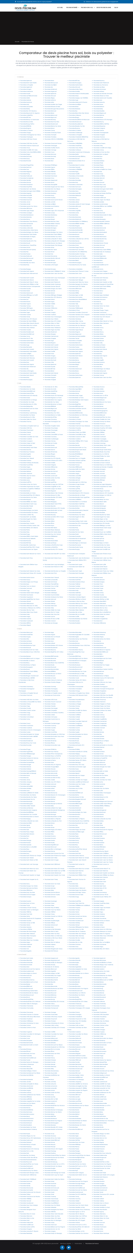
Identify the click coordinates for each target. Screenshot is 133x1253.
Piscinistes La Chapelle (26, 85)
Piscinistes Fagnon (50, 167)
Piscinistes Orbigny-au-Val (27, 1136)
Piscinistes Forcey (98, 1058)
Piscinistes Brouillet (25, 673)
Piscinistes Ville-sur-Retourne (77, 325)
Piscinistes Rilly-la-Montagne (53, 849)
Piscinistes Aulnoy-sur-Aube (101, 971)
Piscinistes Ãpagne (50, 454)
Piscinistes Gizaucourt (99, 764)
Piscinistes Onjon (73, 519)
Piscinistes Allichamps (99, 960)
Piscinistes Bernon (98, 404)
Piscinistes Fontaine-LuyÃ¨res (77, 460)
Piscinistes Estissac (50, 456)
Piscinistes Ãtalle (98, 163)
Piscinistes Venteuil (98, 923)
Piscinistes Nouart (25, 243)
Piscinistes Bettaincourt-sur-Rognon (55, 1227)
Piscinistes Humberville (26, 1079)
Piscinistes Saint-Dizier (99, 1172)
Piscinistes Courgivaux (75, 723)
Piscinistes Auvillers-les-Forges (53, 104)
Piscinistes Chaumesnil (26, 430)
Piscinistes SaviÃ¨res (75, 579)
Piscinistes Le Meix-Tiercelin (27, 806)
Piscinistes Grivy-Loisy (99, 184)
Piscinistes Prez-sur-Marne (27, 1155)
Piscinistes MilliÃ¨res (50, 1116)
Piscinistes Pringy (98, 840)
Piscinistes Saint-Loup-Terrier (77, 278)
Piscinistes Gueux (74, 769)
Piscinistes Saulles (25, 1183)
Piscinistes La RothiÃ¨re (51, 547)
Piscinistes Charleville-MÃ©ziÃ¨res (78, 137)
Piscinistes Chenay (25, 704)
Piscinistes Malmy (74, 795)
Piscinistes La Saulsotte (51, 579)
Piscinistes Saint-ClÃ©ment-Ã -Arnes (55, 271)
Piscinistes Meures (98, 1114)
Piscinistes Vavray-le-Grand (101, 920)
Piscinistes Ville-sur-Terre (27, 610)
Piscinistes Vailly (98, 590)
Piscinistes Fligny (73, 171)
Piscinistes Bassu (98, 645)
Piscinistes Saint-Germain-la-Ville (103, 855)
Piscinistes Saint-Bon (75, 853)
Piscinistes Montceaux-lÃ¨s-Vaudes (55, 508)
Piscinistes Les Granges (51, 623)
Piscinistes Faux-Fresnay (51, 751)
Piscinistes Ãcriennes (50, 741)
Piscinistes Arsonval (74, 391)
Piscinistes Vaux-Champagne (53, 317)
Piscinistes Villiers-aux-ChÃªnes (78, 1216)
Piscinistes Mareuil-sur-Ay (27, 799)
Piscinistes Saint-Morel (99, 280)
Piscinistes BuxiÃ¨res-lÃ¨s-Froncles (54, 1001)
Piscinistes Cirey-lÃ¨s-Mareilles (77, 1021)
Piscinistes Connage (50, 150)
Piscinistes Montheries (75, 1118)
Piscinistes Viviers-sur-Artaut (101, 614)
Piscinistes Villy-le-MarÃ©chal (102, 612)
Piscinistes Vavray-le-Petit (27, 923)
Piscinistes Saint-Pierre (75, 873)
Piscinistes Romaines (75, 545)
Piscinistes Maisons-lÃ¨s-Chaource (79, 493)
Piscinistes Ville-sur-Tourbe (76, 938)
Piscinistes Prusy (49, 538)
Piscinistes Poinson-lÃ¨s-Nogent (54, 1149)
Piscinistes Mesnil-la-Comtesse (78, 501)
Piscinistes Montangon (99, 506)
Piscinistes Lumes (74, 213)
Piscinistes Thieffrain (74, 584)
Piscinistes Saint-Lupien (75, 564)
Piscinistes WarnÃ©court (27, 334)
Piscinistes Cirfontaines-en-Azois (29, 1023)
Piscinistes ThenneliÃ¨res (51, 584)
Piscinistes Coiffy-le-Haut (76, 1025)
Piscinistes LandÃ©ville (26, 1088)
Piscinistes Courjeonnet (99, 723)
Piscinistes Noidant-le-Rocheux (53, 1129)
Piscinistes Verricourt (50, 599)
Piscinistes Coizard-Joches (27, 710)
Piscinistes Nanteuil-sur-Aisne (53, 236)
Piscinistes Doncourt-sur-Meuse (53, 1045)
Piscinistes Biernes (98, 982)
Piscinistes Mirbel (73, 1116)
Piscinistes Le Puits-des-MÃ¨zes (28, 1157)
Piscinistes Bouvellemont (76, 124)
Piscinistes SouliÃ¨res (75, 901)
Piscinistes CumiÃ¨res (51, 732)
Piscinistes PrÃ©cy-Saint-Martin (29, 536)
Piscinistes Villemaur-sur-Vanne (78, 603)
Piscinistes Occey (49, 1133)
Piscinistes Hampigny (99, 469)
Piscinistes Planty (25, 530)
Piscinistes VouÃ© (74, 616)
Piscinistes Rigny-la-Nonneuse (77, 543)
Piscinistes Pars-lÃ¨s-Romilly (101, 523)
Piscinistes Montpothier (99, 510)
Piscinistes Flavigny (25, 756)
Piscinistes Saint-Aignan (27, 271)
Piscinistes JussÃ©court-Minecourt (79, 782)
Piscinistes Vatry (49, 918)
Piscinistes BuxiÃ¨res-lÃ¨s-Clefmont (30, 1001)
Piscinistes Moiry (98, 226)
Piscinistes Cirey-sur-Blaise (101, 1021)
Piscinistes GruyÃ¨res (26, 187)
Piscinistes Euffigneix (74, 1053)
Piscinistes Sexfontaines (75, 1185)
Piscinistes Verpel (98, 319)
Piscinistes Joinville (25, 1081)
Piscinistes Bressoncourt (27, 995)
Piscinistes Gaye (49, 762)
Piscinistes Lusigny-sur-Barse (53, 488)
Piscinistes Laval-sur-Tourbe (77, 784)
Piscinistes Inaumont (26, 200)
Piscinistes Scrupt (49, 886)
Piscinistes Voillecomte (26, 1222)
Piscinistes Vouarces (75, 944)
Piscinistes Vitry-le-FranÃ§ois (101, 942)
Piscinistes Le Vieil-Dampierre (53, 929)
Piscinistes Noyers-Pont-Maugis (53, 245)
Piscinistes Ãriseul (74, 1051)
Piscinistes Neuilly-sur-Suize (28, 1127)
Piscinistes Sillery (49, 890)
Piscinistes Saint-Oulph (75, 571)
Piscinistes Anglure (50, 634)
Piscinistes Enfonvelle (99, 1049)
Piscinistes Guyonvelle (51, 1073)
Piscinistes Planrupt (50, 1146)
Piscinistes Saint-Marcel (27, 280)
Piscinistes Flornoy (50, 1058)
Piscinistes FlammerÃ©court (28, 1058)
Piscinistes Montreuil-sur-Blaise (78, 1120)
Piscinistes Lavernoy (25, 1092)
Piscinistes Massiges (75, 801)
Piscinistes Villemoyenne (76, 605)
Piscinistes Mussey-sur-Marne (77, 1125)
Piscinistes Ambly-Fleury (76, 89)
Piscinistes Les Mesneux (26, 808)
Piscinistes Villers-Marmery (76, 936)
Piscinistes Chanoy (74, 1012)
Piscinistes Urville (73, 590)
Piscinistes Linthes (50, 788)
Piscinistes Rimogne (50, 262)
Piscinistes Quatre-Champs (77, 254)
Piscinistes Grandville (26, 469)
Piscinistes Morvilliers (99, 512)
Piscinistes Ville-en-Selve (51, 931)
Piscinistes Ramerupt (75, 540)
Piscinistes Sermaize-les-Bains (29, 888)
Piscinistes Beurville (50, 982)
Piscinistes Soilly (98, 890)
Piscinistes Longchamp (99, 1099)
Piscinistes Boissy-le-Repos (28, 665)
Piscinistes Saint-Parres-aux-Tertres (103, 571)
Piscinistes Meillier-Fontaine (52, 223)
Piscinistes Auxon (98, 393)
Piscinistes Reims (98, 845)
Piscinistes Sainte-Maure (100, 566)
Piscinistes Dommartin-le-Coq (77, 447)
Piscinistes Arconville (50, 389)
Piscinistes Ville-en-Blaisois (76, 1214)
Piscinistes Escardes (25, 745)
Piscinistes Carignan (99, 128)
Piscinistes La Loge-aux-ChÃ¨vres (54, 484)
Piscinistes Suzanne (74, 301)
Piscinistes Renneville (26, 260)
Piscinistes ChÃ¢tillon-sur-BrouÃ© (103, 695)
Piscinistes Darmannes (26, 1042)
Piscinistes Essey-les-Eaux (27, 1053)
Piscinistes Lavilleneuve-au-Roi (102, 1092)
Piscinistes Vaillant (98, 1198)
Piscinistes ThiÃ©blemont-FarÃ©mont (79, 905)
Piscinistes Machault (99, 213)
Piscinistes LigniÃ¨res (50, 482)
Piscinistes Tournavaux (99, 312)
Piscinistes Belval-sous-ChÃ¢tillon (30, 652)
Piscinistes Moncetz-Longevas (28, 810)
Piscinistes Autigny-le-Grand (28, 973)
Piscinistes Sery (97, 366)
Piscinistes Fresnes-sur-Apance (102, 1060)
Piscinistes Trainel (98, 586)
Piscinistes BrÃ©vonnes (100, 413)
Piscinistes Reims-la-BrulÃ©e (28, 847)
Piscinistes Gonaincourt (75, 1068)
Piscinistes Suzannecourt (76, 1192)
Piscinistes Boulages (50, 410)
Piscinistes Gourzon (98, 1068)
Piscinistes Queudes (25, 845)
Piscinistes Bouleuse (74, 665)
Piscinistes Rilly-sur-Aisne (27, 262)
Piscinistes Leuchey (50, 1097)
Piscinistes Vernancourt (51, 925)
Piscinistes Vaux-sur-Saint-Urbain (78, 1205)
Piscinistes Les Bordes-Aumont (77, 408)
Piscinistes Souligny (98, 582)
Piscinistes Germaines (75, 1064)
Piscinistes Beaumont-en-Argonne (29, 113)
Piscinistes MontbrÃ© (75, 810)
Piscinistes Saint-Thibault (52, 577)
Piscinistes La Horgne (26, 197)
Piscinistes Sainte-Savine (27, 577)
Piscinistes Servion (50, 293)
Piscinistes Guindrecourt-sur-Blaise (30, 1073)
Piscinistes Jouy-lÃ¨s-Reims (52, 782)
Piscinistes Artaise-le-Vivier (101, 96)
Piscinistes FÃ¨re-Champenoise (53, 754)
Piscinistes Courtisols (26, 728)
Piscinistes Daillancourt (51, 1038)
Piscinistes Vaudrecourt (26, 1203)
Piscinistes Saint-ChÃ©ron (101, 853)
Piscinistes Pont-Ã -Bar (26, 338)
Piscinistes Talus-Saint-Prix (76, 903)
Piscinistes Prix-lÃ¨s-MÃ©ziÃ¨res (78, 252)
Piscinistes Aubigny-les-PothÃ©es (78, 98)
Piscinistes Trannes (50, 588)
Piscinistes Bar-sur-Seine (52, 402)
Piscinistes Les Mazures (26, 223)
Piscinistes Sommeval (51, 582)
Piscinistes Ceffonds (99, 1001)
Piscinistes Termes (74, 306)
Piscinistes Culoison (50, 621)
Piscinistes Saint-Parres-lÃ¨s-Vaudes (30, 573)
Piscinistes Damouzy (50, 154)
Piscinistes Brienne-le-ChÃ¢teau (78, 415)
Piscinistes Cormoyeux (51, 717)
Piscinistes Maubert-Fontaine (101, 221)
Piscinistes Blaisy (74, 984)
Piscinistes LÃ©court (74, 1094)
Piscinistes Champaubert (76, 686)
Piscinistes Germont (98, 178)
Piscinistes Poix (24, 838)
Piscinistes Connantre (75, 712)
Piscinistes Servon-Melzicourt (77, 888)
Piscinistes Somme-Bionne (52, 892)
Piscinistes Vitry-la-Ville (75, 942)
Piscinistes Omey (98, 825)
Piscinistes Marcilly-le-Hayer (77, 495)
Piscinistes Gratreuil (25, 769)
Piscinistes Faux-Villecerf (27, 458)
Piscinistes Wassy (98, 1224)
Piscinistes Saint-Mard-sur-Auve (29, 868)
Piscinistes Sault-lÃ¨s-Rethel (77, 286)
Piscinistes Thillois (98, 905)
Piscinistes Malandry (26, 217)
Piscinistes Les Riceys (50, 543)
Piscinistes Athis (24, 639)
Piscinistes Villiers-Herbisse (76, 610)
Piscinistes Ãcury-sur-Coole (28, 743)
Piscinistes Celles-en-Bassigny (28, 1003)
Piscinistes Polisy (24, 532)
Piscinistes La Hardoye (99, 191)
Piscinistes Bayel (73, 402)
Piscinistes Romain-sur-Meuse (53, 1166)
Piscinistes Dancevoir (75, 1040)
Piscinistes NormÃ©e (26, 823)
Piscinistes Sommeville (26, 1190)
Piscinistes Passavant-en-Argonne (103, 829)
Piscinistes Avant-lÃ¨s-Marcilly (28, 395)
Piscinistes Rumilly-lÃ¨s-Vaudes (54, 549)
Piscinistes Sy (97, 301)
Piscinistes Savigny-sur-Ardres (29, 886)
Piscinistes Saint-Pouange (76, 573)
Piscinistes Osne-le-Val (100, 1138)
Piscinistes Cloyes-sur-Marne (101, 708)
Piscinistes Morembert (75, 512)
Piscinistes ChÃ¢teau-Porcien (28, 139)
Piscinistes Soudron (25, 901)
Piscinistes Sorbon (50, 299)
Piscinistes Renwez (50, 260)
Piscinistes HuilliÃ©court (76, 1077)
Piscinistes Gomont (98, 182)
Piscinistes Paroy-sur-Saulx (76, 1142)
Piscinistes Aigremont (99, 958)
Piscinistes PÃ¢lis (49, 523)
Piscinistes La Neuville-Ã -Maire (53, 239)
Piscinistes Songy (74, 897)
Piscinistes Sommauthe (75, 297)
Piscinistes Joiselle (50, 780)
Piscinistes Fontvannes (75, 462)
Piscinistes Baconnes (26, 643)
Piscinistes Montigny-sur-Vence (53, 232)
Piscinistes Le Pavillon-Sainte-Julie (29, 525)
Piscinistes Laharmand (26, 1086)
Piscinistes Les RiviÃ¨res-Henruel (78, 849)
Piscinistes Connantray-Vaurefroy (54, 712)
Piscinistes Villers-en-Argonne (101, 933)
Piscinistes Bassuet (25, 647)
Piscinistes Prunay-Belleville (27, 538)
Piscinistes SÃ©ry (74, 293)
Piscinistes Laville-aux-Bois (52, 1092)
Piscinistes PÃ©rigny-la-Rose (101, 525)
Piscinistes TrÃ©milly (25, 1198)
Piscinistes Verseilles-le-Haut (101, 1207)
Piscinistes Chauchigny (51, 428)
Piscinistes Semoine (98, 579)
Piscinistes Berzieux (25, 656)
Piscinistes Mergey (50, 499)
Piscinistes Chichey (74, 706)
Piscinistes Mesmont (25, 226)
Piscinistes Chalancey (75, 1003)
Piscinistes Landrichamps (100, 204)
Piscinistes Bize (49, 984)
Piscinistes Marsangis (26, 801)
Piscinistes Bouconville (26, 122)
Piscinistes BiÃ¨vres (74, 80)
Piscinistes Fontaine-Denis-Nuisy (102, 756)
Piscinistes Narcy (98, 1125)
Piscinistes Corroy (25, 719)
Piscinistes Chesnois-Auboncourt (29, 145)
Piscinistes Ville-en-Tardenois (77, 931)
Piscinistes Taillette (50, 304)
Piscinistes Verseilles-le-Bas (77, 1207)
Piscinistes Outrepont (99, 827)
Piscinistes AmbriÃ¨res (26, 634)
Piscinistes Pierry (49, 834)
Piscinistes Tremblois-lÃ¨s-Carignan (79, 314)
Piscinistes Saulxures (50, 1183)
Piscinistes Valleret (74, 1201)
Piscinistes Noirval (98, 241)
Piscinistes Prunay (74, 842)
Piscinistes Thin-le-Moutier (27, 310)
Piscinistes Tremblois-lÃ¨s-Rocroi (102, 314)
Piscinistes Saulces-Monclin (52, 286)
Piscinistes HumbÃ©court (100, 1077)
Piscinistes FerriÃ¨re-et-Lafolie (77, 1055)
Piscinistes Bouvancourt (75, 667)
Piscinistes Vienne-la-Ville (76, 929)
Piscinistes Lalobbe (98, 202)
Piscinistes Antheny (98, 91)
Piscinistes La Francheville (76, 176)
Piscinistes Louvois (50, 790)
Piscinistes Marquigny (99, 219)
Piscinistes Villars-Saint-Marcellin (54, 1214)
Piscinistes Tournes (25, 314)
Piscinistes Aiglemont (26, 87)
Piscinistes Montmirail (99, 812)
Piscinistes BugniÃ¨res (75, 999)
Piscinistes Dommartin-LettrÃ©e (29, 736)
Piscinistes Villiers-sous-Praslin (28, 612)
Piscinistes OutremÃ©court (52, 1140)
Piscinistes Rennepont (75, 1159)
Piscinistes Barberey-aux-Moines (78, 618)
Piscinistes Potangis (25, 840)
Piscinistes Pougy (25, 534)
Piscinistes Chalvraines (26, 1006)
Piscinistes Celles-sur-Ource (28, 419)
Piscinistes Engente (25, 454)
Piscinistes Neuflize (74, 236)
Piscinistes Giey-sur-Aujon (76, 1066)
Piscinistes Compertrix (51, 710)
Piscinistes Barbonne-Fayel (27, 645)
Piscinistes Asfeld (25, 98)
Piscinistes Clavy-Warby (76, 148)
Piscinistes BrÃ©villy (25, 126)
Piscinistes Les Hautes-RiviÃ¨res (102, 193)
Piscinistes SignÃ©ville (99, 1185)
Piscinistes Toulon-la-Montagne (29, 910)
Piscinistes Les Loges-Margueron (102, 484)
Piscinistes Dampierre (26, 445)
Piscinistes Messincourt (51, 226)
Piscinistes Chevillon (99, 1019)
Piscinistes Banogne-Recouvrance (54, 109)
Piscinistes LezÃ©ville (26, 1099)
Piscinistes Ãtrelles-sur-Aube (101, 456)
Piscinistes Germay (25, 1066)
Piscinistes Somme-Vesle (76, 894)
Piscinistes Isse (24, 777)
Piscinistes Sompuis (25, 897)
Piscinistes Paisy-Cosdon (27, 523)
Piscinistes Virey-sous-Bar (52, 614)
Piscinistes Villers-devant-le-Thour (103, 321)
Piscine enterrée (71, 7)
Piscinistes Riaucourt (26, 1162)
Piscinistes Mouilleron (26, 1125)
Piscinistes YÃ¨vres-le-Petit (52, 618)
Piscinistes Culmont (50, 1036)
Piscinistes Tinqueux (74, 907)
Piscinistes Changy (74, 691)
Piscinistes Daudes (74, 621)
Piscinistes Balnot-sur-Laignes (53, 400)
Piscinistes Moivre (98, 808)
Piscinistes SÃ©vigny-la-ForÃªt (29, 295)
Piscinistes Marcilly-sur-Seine (28, 797)
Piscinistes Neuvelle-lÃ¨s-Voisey (53, 1127)
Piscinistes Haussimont (51, 771)
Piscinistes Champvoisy (51, 691)
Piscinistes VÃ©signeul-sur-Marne (78, 927)
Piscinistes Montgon (50, 230)
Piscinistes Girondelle (75, 180)
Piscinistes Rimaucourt (75, 1162)
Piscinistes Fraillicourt (26, 176)
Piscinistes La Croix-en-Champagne (30, 730)
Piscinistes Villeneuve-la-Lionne (102, 931)
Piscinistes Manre (49, 217)
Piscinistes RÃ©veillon (99, 847)
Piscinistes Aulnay (74, 393)
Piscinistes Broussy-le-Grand (53, 673)
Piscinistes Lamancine (51, 1086)
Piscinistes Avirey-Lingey (76, 395)
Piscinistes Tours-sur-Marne (52, 910)
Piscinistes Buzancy (98, 80)
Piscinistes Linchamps (99, 336)
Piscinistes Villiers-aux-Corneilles (29, 940)
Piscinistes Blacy (24, 663)
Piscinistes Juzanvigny (99, 475)
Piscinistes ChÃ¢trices (51, 699)
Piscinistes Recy (73, 845)
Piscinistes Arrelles (98, 389)
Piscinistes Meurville (50, 506)
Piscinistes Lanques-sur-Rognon (78, 1090)
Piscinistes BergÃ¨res (75, 404)
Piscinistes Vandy (25, 317)
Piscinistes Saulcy (25, 579)
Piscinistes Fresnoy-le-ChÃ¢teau (102, 465)
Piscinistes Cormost (98, 434)
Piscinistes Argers (74, 637)
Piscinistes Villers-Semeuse (101, 323)
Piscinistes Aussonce (26, 102)
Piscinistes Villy (97, 325)
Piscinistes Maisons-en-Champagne (55, 795)
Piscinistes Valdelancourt (52, 1201)
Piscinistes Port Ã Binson (51, 951)
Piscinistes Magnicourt (75, 491)
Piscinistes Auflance (50, 100)
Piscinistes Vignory (98, 1211)
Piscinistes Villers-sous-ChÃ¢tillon (103, 936)
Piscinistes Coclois (25, 434)
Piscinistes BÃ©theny (75, 656)
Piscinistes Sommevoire (51, 1190)
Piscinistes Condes (98, 1027)
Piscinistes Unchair (74, 914)
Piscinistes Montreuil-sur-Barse (29, 512)
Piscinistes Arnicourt (50, 96)
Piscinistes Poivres (74, 530)
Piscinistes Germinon (99, 762)
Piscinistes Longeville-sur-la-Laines (30, 1101)
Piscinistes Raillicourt (26, 256)
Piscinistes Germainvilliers (100, 1064)
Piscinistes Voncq (98, 327)
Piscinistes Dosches (25, 449)
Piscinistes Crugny (50, 730)
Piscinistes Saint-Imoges (52, 860)
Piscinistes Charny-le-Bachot (101, 426)
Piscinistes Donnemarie (99, 1045)
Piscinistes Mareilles (98, 1110)
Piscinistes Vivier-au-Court (76, 327)
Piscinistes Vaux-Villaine (51, 319)
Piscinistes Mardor (74, 1110)
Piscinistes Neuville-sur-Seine (101, 514)
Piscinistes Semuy (74, 291)
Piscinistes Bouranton (75, 410)
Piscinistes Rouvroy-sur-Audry (77, 265)
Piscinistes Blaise (98, 117)
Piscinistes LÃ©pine (25, 623)
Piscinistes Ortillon (50, 521)
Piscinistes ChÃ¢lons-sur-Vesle (102, 682)
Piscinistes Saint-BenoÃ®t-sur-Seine (55, 553)
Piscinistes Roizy (24, 265)
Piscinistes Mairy (73, 215)
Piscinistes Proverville (75, 536)
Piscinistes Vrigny (98, 946)
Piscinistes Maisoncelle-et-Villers (102, 215)
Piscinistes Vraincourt (51, 1224)
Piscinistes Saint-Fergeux (100, 271)
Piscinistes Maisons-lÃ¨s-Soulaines (103, 493)
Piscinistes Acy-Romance (100, 85)
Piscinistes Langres (25, 1090)
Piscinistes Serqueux (50, 1185)
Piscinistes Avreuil (25, 397)
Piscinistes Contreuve (75, 150)
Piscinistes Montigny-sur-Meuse (29, 232)
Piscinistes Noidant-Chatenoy (28, 1129)
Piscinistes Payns (49, 525)
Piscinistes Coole (98, 712)
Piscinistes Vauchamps (75, 918)
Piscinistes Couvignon (26, 441)
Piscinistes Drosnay (50, 738)
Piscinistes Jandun (74, 200)
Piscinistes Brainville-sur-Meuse (29, 993)
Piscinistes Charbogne (26, 137)
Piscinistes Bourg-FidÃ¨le (27, 124)
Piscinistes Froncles (50, 1062)
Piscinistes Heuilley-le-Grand (101, 1075)
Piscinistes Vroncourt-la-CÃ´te (77, 1224)
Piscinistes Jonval (25, 202)
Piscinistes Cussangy (99, 443)
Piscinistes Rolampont (26, 1166)
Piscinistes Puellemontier (100, 1155)
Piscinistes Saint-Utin (99, 879)
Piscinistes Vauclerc (25, 920)
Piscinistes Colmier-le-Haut (28, 1027)
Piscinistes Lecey (49, 1094)
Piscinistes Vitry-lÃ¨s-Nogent (77, 1220)
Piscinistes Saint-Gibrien (27, 858)
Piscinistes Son (24, 299)
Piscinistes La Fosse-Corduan (101, 462)
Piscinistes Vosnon (50, 616)
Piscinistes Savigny (98, 1183)
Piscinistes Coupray (98, 1032)
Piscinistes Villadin (50, 601)
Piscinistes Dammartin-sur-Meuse (103, 1038)
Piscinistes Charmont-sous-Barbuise (79, 426)
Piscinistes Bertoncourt (51, 115)
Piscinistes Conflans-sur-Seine (102, 710)
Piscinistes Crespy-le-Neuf (27, 443)
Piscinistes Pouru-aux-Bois (76, 249)
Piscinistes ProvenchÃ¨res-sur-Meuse (79, 1155)
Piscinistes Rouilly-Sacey (76, 547)
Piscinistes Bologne (98, 986)
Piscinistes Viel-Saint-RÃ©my (28, 321)
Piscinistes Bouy (97, 667)
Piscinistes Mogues (74, 226)
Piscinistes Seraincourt (26, 293)
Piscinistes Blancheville (99, 984)
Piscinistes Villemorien (51, 605)
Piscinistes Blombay (50, 119)
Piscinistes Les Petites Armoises (28, 96)
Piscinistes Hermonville (51, 773)
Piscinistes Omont (25, 247)
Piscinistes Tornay (74, 1196)
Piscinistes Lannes (50, 1090)
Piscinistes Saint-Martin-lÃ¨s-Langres (104, 1175)
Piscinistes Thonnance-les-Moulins (30, 1196)
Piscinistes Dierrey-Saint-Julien (102, 445)
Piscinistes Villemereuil (99, 603)
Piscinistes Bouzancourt (75, 990)
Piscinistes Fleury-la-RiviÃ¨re (53, 756)
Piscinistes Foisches (50, 174)
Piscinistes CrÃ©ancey (99, 1034)
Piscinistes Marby (98, 217)
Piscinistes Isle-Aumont (51, 471)
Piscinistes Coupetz (74, 719)
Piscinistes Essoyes (25, 456)
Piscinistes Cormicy (98, 715)
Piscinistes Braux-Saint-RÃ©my (29, 671)
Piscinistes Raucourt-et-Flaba (77, 256)
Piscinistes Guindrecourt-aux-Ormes (103, 1071)
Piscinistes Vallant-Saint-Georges (29, 592)
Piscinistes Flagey (98, 1055)
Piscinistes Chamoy (25, 421)
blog (116, 7)
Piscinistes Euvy (97, 749)
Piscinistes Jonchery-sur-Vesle (102, 780)
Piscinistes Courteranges (51, 439)
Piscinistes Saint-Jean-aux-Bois (54, 273)
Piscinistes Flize (97, 171)
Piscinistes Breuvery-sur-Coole (77, 671)
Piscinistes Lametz (25, 204)
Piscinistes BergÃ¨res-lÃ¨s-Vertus (54, 652)
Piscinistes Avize (73, 641)
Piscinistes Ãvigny (98, 165)
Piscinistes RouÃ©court (26, 1168)
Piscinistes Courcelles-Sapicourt (78, 721)
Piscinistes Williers (98, 334)
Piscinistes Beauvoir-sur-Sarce (102, 402)
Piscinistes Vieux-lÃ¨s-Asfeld (53, 321)
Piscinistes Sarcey (98, 1179)
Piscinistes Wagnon (74, 332)
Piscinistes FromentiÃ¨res (27, 762)
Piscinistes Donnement (99, 447)
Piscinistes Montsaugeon (52, 1123)
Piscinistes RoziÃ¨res (50, 1170)
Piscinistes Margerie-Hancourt (77, 799)
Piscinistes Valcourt (25, 1201)
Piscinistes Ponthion (74, 838)
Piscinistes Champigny (51, 689)
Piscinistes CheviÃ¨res (75, 145)
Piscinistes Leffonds (98, 1094)
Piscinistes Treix (97, 1196)
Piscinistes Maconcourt (75, 1103)
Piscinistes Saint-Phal (51, 573)
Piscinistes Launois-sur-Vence (28, 206)
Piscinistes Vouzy (49, 946)
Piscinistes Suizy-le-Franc (27, 903)
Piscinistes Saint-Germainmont (29, 273)
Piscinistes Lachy (98, 782)
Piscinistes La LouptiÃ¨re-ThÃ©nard (30, 488)
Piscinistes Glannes (25, 767)
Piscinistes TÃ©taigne (26, 308)
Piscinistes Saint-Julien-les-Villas (102, 558)
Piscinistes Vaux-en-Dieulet (76, 317)
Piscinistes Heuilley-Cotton (76, 1075)
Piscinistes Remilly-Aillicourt (52, 258)
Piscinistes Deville (74, 154)
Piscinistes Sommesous (100, 892)
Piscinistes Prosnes (25, 842)
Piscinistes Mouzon (98, 234)
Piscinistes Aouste (25, 93)
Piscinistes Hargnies (25, 193)
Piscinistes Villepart (25, 625)
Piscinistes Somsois (50, 897)
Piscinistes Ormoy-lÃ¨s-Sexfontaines (30, 1138)
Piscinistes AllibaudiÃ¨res (76, 387)
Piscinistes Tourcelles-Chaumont (78, 312)
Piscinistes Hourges (98, 773)
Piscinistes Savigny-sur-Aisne (53, 288)
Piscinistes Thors (98, 584)
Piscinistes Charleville (99, 693)
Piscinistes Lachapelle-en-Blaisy (29, 1084)
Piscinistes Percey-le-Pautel (28, 1144)
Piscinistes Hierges (98, 195)
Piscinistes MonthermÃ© (76, 230)
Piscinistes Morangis (50, 814)
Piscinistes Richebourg (51, 1162)
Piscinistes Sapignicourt (51, 958)
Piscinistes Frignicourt (99, 760)
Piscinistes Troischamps (51, 1198)
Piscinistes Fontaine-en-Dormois (29, 758)
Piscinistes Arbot (24, 967)
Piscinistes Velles (24, 1207)
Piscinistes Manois (25, 1107)
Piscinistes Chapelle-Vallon (52, 426)
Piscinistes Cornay (98, 150)
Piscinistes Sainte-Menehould (53, 873)
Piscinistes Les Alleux (99, 87)
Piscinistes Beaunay (50, 650)
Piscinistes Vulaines (25, 618)
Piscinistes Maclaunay (51, 793)
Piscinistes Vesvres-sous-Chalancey (79, 1209)
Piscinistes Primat (49, 252)
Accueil (60, 7)
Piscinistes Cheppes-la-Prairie (101, 704)
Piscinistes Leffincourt (75, 206)
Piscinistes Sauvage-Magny (77, 1183)
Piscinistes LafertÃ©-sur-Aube (101, 1084)
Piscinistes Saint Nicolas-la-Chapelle (55, 571)
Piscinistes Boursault (50, 667)
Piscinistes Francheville (26, 760)
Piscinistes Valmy (25, 916)
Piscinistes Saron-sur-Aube (52, 884)
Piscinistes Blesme (74, 663)
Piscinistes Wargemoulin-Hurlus (53, 949)
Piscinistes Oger (97, 823)
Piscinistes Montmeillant (100, 232)
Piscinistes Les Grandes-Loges (77, 767)
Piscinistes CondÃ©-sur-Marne (78, 710)
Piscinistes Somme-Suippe (27, 894)
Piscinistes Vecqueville (99, 1205)
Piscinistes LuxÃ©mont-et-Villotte (29, 793)
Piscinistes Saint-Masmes (76, 871)
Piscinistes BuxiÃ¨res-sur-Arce (101, 417)
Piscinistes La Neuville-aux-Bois (102, 819)
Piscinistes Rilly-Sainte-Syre (28, 545)
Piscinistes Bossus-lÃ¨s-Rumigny (102, 119)
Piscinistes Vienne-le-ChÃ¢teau (102, 929)
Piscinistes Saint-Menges (76, 280)
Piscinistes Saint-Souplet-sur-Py (29, 879)
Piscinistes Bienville (74, 982)
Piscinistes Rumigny (50, 269)
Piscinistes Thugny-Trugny (100, 310)
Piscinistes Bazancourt (99, 647)
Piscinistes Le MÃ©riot (75, 499)
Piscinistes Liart (49, 208)
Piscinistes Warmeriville (75, 949)
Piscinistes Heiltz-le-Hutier (100, 771)
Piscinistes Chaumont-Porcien (53, 143)
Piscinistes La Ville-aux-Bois (77, 601)
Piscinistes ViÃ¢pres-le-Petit (101, 599)
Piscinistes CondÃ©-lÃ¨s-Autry (29, 150)
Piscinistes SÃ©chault (75, 288)
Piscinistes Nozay (49, 519)
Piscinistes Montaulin (26, 508)
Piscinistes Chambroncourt (76, 1006)
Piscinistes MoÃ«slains (99, 1116)
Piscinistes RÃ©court (50, 1159)
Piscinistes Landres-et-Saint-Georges (79, 204)
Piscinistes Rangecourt (99, 1157)
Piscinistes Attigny (50, 98)
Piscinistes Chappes (99, 135)
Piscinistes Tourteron (50, 314)
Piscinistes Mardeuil (50, 797)
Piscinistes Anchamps (99, 89)
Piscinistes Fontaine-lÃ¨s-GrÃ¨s (53, 460)
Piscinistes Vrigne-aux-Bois (52, 330)
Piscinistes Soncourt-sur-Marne (78, 1190)
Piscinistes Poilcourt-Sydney (28, 249)
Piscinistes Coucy (49, 152)
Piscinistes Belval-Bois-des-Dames (79, 113)
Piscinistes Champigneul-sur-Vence (30, 135)
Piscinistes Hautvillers (75, 771)
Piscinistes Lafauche (50, 1084)
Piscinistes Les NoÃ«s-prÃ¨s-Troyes (54, 517)
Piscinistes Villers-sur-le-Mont (28, 325)
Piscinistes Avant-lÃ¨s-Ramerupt (54, 395)
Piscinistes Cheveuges (51, 145)
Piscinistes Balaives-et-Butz (52, 106)
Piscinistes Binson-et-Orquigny (77, 660)
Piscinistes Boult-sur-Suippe (101, 665)
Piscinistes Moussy (74, 816)
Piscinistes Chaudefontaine (76, 699)
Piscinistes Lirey (97, 482)
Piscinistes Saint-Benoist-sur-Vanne (30, 553)
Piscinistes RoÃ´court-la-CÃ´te (78, 1166)
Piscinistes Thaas (25, 905)
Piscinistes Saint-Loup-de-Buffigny (54, 564)
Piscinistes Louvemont (51, 1101)
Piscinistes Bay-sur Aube (100, 977)
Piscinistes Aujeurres (74, 971)
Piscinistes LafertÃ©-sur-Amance (78, 1084)
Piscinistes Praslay (98, 1151)
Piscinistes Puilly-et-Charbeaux (102, 252)
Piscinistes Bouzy (25, 669)
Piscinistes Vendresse (75, 319)
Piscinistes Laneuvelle (51, 1088)
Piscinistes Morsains (74, 814)
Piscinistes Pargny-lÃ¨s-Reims (53, 829)
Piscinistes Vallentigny (51, 592)
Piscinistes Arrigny (98, 637)
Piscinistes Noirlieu (98, 821)
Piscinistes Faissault (74, 167)
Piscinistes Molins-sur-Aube (77, 506)
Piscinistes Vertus (98, 925)
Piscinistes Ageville (74, 958)
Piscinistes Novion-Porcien (100, 243)
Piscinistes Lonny (98, 210)
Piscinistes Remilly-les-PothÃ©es (78, 258)
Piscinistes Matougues (26, 803)
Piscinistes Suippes (98, 901)
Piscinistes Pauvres (98, 247)
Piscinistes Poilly (97, 836)
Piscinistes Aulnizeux (25, 641)
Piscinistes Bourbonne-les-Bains (54, 988)
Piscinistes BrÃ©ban (50, 671)
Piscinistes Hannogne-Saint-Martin (103, 189)
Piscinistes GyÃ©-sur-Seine (77, 469)
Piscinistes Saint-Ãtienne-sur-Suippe (55, 855)
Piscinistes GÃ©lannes (51, 467)
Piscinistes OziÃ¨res (74, 1140)
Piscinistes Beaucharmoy (27, 980)
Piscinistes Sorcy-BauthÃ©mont (78, 299)
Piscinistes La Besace (75, 115)
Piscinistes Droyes (98, 1047)
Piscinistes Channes (74, 423)
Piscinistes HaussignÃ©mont (28, 771)
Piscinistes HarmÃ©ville (26, 1075)
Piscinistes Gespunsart (51, 180)
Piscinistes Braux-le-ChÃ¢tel (77, 993)
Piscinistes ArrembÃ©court (27, 391)
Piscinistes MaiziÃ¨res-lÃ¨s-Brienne (30, 495)
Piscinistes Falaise (98, 167)
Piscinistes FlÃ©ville (50, 171)
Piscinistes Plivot (24, 836)
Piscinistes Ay (97, 641)
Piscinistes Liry (97, 208)
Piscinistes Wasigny (50, 334)
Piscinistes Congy (25, 712)
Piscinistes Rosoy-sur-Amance (102, 1166)
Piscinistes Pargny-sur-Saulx (77, 829)
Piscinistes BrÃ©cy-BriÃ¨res (101, 124)
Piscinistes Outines (74, 827)
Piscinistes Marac (49, 1107)
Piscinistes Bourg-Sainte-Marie (28, 990)
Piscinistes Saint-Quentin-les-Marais (103, 873)
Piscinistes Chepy (25, 706)
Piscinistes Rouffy (74, 851)
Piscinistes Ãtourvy (74, 456)
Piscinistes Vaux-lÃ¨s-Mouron (101, 317)
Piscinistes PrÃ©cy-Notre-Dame (102, 534)
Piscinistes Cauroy (50, 130)
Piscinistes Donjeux (74, 1045)
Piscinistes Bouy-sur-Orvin (52, 413)
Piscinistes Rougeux (74, 1168)
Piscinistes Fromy (49, 178)
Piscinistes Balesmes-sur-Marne (102, 975)
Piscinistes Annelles (74, 91)
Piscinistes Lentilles (50, 480)
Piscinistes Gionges (25, 764)
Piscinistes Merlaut (74, 806)
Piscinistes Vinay (49, 940)
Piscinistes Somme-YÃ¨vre (100, 894)
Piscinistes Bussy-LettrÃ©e (27, 678)
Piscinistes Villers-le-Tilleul (52, 323)
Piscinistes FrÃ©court (75, 1060)
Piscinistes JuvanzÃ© (75, 475)
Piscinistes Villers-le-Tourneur (77, 323)
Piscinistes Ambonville (26, 962)
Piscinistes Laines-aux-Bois (52, 478)
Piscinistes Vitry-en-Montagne (53, 1220)
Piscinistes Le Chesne (99, 143)
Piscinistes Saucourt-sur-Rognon (78, 1181)
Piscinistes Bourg (98, 988)
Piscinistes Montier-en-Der (100, 1118)
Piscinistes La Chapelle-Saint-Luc (29, 426)
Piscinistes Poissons (98, 1149)
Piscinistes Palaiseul (25, 1142)
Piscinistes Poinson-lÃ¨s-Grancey (29, 1149)
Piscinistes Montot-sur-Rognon (53, 1120)
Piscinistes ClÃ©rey (98, 432)
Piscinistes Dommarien (75, 1042)
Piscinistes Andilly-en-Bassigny (53, 962)
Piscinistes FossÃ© (74, 174)
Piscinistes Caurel (74, 678)
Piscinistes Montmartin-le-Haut (53, 510)
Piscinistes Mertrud (74, 1114)
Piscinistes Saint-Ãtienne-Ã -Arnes (78, 271)
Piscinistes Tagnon (25, 304)
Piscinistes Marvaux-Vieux (52, 221)
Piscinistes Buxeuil (74, 417)
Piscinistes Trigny (98, 912)
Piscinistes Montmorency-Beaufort (78, 510)
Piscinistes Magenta (25, 951)
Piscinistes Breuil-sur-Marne (77, 995)
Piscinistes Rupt (73, 1170)
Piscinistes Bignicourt (50, 117)
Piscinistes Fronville (74, 1062)
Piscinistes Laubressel (99, 478)
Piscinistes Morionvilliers (100, 1123)
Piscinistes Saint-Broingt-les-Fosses (55, 1172)
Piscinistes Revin (98, 260)
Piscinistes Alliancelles (75, 632)
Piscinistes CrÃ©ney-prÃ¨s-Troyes (78, 441)
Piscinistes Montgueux (99, 508)
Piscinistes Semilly (25, 1185)
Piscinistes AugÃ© (98, 360)
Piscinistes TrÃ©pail (50, 912)
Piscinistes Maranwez (75, 217)
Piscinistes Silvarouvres (26, 1188)
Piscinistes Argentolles (75, 967)
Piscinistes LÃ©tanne (26, 208)
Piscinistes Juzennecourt (100, 1081)
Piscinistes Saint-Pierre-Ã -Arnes (29, 282)
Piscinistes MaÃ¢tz (50, 1103)
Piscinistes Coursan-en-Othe (77, 436)
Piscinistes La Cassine (26, 130)
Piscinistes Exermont (25, 167)
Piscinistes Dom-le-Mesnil (100, 154)
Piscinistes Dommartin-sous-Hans (54, 736)
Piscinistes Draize (49, 158)
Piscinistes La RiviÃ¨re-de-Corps (54, 545)
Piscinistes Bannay (74, 643)
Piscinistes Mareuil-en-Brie (76, 797)
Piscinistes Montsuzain (51, 512)
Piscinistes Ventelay (74, 923)
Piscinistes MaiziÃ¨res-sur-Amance (55, 1105)
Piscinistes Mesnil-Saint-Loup (28, 504)
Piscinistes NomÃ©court (76, 1129)
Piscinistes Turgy (24, 590)
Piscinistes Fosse (49, 353)
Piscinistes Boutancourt (51, 124)
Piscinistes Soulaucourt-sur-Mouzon (30, 1192)
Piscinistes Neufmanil (26, 239)
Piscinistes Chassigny (75, 1014)
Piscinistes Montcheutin (75, 228)
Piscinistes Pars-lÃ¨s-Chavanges (78, 523)
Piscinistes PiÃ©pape (74, 1144)
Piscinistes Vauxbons (75, 1203)
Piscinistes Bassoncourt (51, 977)
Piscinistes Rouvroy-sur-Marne (28, 1170)
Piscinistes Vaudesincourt (76, 920)
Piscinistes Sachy (98, 269)
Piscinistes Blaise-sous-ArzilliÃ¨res (54, 663)
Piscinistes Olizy (73, 825)
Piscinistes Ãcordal (25, 161)
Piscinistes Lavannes (99, 784)
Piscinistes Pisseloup (25, 1146)
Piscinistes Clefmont (74, 1023)
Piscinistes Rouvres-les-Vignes (29, 549)
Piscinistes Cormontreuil (27, 717)
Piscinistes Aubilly (49, 639)
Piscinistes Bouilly (25, 410)
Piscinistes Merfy (49, 806)
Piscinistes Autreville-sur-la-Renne (78, 973)
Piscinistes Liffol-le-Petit (51, 1099)
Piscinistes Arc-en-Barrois (52, 967)
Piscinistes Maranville (75, 1107)
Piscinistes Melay (98, 1112)
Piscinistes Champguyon (100, 686)
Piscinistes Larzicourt (50, 784)
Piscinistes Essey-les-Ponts (52, 1053)
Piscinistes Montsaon (26, 1123)
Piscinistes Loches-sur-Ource (28, 484)
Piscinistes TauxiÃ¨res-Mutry (101, 903)
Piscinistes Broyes (98, 673)
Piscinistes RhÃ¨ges (25, 543)
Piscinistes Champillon (75, 689)
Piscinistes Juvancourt (51, 475)
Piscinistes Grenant (74, 1071)
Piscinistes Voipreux (50, 944)
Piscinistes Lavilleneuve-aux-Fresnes (30, 1094)
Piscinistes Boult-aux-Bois (52, 122)
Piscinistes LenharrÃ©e (26, 786)
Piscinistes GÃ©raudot (75, 467)
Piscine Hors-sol (87, 7)
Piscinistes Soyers (49, 1192)
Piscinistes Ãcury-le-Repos (101, 741)
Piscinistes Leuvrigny (50, 786)
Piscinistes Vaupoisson (26, 597)
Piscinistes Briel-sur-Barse (27, 415)
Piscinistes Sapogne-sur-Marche (78, 284)
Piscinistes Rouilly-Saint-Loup (101, 547)
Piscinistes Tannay (25, 306)
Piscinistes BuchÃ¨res (51, 417)
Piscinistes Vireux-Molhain (27, 327)
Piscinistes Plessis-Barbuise (52, 530)
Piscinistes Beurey (98, 406)
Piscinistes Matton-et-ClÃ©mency (78, 221)
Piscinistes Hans (98, 769)
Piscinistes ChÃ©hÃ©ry (75, 143)
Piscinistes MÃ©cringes (75, 803)
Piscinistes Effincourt (74, 1049)
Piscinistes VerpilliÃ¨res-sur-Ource (29, 599)
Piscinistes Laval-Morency (52, 206)
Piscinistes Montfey (74, 508)
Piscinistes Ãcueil (74, 741)
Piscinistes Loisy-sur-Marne (101, 788)
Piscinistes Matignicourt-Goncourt (103, 801)
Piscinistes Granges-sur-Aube (101, 767)
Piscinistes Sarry (73, 884)
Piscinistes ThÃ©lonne (51, 308)
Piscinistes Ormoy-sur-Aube (52, 1138)
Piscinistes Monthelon (51, 812)
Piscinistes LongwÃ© (75, 210)
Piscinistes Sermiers (50, 888)
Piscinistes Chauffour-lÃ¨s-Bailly (102, 428)
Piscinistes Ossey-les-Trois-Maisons (103, 521)
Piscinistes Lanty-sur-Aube (100, 1090)
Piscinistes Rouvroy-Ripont (100, 851)
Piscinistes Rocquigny (75, 83)
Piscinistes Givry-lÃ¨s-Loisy (76, 764)
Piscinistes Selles (73, 886)
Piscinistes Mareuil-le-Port (100, 797)
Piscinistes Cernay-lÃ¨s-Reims (77, 680)
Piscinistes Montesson (51, 1118)
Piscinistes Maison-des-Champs (54, 493)
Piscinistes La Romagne (51, 265)
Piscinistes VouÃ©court (26, 1224)
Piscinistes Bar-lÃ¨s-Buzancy (28, 111)
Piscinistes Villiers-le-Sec (27, 1218)
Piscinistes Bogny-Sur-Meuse (101, 369)
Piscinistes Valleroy (98, 1201)
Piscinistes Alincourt (74, 87)
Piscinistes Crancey (50, 441)
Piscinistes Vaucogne (75, 595)
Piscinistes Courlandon (26, 725)
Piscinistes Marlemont (75, 219)
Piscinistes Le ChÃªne (75, 430)
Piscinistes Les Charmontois (52, 695)
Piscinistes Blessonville (51, 986)
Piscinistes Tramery (74, 910)
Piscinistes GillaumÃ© (26, 1068)
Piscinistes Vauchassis (26, 595)
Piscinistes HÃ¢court (75, 1073)
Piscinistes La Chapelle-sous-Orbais (79, 693)
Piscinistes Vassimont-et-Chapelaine (30, 918)
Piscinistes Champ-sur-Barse (101, 421)
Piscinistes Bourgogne (26, 667)
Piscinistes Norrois (50, 823)
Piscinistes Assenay (98, 391)
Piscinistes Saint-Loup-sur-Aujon (54, 1175)
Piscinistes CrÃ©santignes (100, 441)
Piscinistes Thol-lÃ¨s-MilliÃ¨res (77, 1194)
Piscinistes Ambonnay (99, 632)
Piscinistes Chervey (25, 432)
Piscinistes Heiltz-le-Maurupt (28, 773)
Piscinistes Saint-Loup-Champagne (55, 278)
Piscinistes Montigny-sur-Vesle (77, 812)
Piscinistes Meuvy (25, 1116)
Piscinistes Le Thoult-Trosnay (28, 907)
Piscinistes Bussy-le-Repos (101, 676)
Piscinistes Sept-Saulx (99, 886)
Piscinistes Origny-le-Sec (100, 519)
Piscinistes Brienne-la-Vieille (52, 415)
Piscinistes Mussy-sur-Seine (77, 514)
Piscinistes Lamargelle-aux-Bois (78, 1086)
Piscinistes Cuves (25, 1038)
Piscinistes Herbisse (25, 471)
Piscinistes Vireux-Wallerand (52, 327)
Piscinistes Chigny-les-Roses (101, 706)
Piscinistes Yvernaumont (51, 336)
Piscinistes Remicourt (50, 847)
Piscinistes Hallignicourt (100, 1073)
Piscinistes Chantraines (100, 1012)
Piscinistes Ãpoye (98, 743)
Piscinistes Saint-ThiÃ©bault (28, 1179)
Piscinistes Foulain (25, 1060)
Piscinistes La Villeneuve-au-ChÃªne (30, 608)
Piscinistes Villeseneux (26, 938)
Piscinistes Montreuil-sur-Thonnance (103, 1120)
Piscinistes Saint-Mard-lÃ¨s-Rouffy (54, 868)
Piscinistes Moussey (50, 514)
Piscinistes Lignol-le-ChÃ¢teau (78, 482)
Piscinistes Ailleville (25, 387)
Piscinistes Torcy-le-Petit (51, 586)
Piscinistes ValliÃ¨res (75, 592)
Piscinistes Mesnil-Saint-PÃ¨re (53, 504)
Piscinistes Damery (98, 732)
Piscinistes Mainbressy (51, 215)
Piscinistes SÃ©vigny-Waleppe (53, 295)
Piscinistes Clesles (74, 708)
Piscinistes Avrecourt (26, 975)
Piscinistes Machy (25, 491)
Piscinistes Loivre (24, 790)
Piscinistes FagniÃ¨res (26, 751)
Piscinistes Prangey (74, 1151)
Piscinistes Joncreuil (99, 473)
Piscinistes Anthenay (99, 634)
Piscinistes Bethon (98, 656)
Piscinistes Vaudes (98, 595)
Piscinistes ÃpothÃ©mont (76, 454)
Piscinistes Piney (73, 527)
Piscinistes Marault (98, 1107)
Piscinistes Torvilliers (74, 586)
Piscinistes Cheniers (50, 704)
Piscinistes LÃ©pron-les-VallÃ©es (102, 206)
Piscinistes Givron (49, 182)
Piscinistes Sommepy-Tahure (77, 892)
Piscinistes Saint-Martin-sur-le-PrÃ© (55, 871)
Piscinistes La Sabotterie (75, 269)
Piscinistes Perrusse (50, 1144)
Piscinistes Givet (97, 180)
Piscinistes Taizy (98, 304)
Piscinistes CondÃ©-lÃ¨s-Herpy (102, 148)
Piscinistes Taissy (49, 903)
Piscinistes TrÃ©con (99, 910)
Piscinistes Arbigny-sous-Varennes (103, 964)
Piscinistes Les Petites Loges (76, 832)
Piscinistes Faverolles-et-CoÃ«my (78, 751)
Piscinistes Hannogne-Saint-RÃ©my (30, 191)
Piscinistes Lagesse (25, 478)
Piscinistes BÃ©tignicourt (76, 406)
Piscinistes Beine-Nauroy (76, 650)
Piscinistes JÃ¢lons (74, 777)
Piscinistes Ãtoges (25, 749)
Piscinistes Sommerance (100, 297)
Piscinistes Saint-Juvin (75, 273)
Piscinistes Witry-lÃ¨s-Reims (101, 949)
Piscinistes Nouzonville (75, 243)
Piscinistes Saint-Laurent (27, 278)
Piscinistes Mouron (74, 234)
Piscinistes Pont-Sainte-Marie (53, 532)
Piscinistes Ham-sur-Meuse (52, 189)
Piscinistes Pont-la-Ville (26, 1151)
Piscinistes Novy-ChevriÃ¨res (28, 245)
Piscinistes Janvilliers (99, 777)
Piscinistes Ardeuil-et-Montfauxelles (79, 93)
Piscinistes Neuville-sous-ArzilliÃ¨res (79, 821)
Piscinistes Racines (25, 540)
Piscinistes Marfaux (50, 799)
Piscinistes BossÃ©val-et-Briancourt (79, 119)
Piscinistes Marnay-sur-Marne (53, 1112)
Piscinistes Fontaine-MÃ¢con (101, 460)
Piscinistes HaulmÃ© (75, 193)
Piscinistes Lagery (25, 784)
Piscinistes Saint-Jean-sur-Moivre (103, 860)
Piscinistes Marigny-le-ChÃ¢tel (102, 495)
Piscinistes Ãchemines (51, 452)
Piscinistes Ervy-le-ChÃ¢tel (101, 454)
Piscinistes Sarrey (49, 1181)
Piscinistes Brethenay (50, 995)
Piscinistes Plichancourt (100, 834)
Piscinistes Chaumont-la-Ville (77, 1019)
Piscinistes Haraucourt (51, 191)
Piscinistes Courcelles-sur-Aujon (54, 1034)
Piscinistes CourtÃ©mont (76, 725)
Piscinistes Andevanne (26, 91)
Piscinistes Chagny (25, 132)
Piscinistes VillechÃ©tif (99, 601)
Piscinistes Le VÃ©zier (26, 929)
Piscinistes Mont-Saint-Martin (28, 83)
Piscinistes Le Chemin (75, 702)
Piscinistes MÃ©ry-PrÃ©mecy (101, 806)
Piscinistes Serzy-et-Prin (100, 888)
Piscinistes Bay (73, 111)
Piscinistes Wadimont (51, 332)
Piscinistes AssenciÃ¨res (27, 393)
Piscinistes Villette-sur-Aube (52, 610)
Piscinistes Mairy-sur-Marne (28, 795)
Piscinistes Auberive (98, 969)
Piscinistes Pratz (24, 1153)
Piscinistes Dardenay (99, 1040)
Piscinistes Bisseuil (98, 660)
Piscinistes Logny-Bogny (27, 210)
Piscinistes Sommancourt (52, 1188)
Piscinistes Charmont (26, 695)
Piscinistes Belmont (74, 980)
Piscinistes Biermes (98, 115)
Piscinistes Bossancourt (100, 408)
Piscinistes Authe (49, 102)
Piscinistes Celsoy (50, 1003)
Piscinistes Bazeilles (98, 111)
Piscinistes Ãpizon (49, 1051)
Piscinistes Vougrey (98, 616)
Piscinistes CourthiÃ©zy (100, 725)
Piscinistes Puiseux (25, 254)
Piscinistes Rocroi (98, 262)
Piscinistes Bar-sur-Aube (27, 402)
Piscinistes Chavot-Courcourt (53, 702)
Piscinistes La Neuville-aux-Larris (29, 821)
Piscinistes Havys (49, 195)
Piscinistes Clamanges (51, 708)
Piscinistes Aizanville (74, 960)
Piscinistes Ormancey (99, 1136)
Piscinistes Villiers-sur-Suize (101, 1218)
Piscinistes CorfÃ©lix (75, 715)
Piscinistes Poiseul (74, 1149)
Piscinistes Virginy (25, 942)
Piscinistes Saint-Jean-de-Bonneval (79, 558)
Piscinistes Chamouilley (26, 1008)
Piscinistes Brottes (74, 997)
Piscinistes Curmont (74, 1036)
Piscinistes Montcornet (99, 228)
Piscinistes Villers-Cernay (76, 321)
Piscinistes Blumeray (75, 986)
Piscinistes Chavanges (51, 430)
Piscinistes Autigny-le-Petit (52, 973)
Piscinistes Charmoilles (51, 1014)
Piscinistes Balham (98, 106)
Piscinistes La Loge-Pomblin (76, 484)
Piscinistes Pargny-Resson (76, 247)
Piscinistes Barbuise (98, 400)
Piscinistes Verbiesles (50, 1207)
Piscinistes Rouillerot (74, 623)
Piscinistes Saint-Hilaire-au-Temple (79, 858)
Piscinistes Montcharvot (26, 1118)
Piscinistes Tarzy (49, 306)
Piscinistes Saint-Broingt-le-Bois (29, 1172)
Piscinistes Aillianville (26, 960)
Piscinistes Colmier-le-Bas (100, 1025)
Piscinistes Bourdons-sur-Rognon (78, 988)
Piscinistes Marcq (25, 219)
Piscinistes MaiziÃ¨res (26, 1105)
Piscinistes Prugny (98, 536)
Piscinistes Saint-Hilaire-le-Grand (102, 858)
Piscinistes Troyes (98, 588)
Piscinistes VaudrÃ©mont (52, 1203)
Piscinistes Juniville (50, 202)
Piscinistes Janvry (25, 780)
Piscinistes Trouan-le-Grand (77, 588)
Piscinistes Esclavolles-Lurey (52, 745)
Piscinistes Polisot (98, 530)
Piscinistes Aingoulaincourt (52, 960)
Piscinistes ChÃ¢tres (26, 428)
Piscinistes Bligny (98, 663)
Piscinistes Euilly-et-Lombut (76, 165)
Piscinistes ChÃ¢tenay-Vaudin (53, 1016)
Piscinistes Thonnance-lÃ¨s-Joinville (103, 1194)
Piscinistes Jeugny (74, 473)
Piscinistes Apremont (26, 80)
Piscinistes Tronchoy (74, 1198)
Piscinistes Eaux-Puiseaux (27, 452)
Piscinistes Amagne (25, 89)
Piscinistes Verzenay (25, 927)
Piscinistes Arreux (74, 96)
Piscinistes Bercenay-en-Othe (28, 404)
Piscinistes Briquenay (99, 126)
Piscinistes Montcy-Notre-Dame (29, 230)
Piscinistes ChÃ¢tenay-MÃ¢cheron (30, 1016)
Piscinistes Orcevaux (50, 1136)
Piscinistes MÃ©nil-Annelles (76, 223)
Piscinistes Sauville (25, 288)
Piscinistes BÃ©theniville (51, 656)
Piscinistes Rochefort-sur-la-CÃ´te (54, 1164)
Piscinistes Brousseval (99, 997)
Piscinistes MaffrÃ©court (76, 793)
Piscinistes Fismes (98, 754)
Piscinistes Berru (97, 654)
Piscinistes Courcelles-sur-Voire (29, 436)
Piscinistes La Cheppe (75, 704)
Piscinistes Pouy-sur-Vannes (53, 534)
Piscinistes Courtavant (26, 621)
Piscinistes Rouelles (50, 1168)
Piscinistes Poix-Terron (51, 249)
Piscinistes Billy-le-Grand (27, 660)
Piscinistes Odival (74, 1133)
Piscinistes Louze (98, 1101)
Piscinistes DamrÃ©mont (51, 1040)
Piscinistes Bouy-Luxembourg (28, 413)
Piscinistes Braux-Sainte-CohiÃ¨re (103, 669)
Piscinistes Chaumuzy (99, 699)
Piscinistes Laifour (74, 202)
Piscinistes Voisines (74, 1222)
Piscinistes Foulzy (98, 174)
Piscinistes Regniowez (99, 256)
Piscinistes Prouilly (50, 842)
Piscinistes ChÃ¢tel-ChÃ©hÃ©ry (54, 139)
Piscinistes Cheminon (99, 702)
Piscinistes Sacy (24, 853)
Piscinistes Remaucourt (51, 83)
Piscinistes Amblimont (51, 89)
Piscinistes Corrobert (99, 717)
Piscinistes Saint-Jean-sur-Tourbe (103, 862)
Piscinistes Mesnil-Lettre (99, 501)
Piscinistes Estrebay (98, 161)
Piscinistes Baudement (51, 647)
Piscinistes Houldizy (50, 197)
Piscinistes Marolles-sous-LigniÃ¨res (79, 497)
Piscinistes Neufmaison (99, 236)
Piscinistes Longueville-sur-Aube (102, 486)
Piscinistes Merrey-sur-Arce (101, 499)
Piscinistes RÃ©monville (99, 258)
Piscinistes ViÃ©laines (99, 623)
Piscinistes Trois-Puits (26, 914)
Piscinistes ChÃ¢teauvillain (101, 1014)
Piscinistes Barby (98, 109)
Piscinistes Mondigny (50, 228)
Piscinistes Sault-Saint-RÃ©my (102, 286)
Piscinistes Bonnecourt (26, 988)
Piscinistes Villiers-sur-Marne (77, 1218)
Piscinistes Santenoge (75, 1179)
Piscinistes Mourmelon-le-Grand (29, 816)
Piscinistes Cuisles (25, 732)
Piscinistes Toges (25, 312)
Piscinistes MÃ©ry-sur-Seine (28, 501)
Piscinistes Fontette (50, 462)
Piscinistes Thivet (49, 1194)
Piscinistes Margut (50, 219)
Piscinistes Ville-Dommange (28, 931)
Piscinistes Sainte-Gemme (76, 855)
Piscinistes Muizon (98, 816)
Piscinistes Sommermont (100, 1188)
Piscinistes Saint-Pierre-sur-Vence (78, 282)
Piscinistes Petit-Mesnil (51, 527)
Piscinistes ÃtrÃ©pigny (51, 165)
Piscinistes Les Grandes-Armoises (102, 93)
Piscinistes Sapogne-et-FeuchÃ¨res (103, 284)
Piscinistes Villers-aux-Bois (52, 933)
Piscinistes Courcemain (100, 721)
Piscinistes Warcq (98, 332)
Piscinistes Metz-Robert (26, 506)
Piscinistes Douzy (25, 158)
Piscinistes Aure (97, 100)
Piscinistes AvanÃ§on (51, 85)
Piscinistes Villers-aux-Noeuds (77, 933)
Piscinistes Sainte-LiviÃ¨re (27, 1227)
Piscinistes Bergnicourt (99, 113)
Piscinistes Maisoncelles (100, 1103)
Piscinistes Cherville (50, 706)
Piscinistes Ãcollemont (26, 741)
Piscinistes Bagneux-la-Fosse (53, 397)
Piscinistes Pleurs (73, 834)
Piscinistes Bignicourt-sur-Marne (78, 658)
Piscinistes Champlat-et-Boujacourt (103, 689)
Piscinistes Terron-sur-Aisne (101, 306)
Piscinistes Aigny (49, 632)
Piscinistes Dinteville (50, 1042)
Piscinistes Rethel (74, 260)
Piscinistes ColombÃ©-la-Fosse (54, 434)
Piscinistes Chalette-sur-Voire (101, 419)
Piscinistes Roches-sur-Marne (77, 1164)
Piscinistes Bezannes (50, 658)
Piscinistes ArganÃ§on (75, 389)
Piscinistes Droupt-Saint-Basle (77, 449)
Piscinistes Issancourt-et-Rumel (53, 200)
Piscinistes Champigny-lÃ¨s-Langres (79, 1008)
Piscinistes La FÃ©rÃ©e (75, 169)
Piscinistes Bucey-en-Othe (27, 417)
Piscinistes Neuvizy (74, 241)
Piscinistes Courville (50, 728)
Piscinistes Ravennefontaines (28, 1159)
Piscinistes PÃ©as (49, 832)
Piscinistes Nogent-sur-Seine (28, 519)
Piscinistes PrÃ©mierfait (51, 536)
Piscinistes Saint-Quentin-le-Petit (102, 282)
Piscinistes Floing (25, 174)
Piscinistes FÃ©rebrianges (27, 754)
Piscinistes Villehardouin (27, 603)
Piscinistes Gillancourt (99, 1066)
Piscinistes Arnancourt (99, 967)
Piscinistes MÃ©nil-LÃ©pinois (101, 223)
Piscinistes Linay (73, 208)
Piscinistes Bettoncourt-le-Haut (29, 982)
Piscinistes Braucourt (50, 993)
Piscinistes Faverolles (26, 1055)
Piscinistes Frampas (50, 1060)
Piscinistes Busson (98, 999)
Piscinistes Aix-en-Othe (51, 387)
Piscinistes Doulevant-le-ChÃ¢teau (55, 1047)
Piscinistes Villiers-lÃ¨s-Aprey (53, 1218)
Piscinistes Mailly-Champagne (102, 793)
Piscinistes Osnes (49, 247)
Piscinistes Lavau (25, 480)
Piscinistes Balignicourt (99, 397)
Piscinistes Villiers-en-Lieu (100, 1216)
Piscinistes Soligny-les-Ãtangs (29, 582)
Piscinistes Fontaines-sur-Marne (78, 1058)
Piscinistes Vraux (73, 946)
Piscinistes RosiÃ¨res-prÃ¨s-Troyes (29, 547)
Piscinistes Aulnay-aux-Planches (78, 639)
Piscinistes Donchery (50, 156)
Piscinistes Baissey (74, 975)
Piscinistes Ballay (25, 109)
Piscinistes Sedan (25, 291)
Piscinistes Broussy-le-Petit (76, 673)
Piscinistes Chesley (50, 432)
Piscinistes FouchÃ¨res (26, 465)
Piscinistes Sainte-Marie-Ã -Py (101, 868)
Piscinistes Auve (49, 641)
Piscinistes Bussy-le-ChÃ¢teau (78, 676)
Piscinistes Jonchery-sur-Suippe (78, 780)
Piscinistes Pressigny (74, 1153)
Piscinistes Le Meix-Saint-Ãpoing (102, 803)
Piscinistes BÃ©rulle (50, 406)
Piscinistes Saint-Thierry (51, 879)
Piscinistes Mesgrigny (51, 501)
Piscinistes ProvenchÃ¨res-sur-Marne (55, 1155)
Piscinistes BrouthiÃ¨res (26, 999)
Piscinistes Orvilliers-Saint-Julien (78, 521)
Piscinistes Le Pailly (98, 1140)
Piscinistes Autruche (99, 102)
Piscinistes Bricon (25, 997)
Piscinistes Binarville (50, 660)
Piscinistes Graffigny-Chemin (28, 1071)
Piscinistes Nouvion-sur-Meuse (53, 243)
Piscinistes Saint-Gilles (51, 858)
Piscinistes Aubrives (25, 100)
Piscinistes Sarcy (25, 884)
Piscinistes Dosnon (50, 449)
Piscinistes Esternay (98, 747)
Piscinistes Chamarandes (52, 1006)
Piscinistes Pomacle (50, 838)
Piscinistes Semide (50, 291)
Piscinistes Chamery (50, 686)
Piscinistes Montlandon (26, 1120)
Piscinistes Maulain (74, 1112)
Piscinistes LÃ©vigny (99, 480)
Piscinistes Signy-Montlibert (101, 295)
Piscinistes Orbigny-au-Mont (101, 1133)
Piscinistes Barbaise (74, 109)
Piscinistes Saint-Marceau (100, 278)
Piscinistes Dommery (26, 156)
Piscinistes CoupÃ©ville (100, 719)
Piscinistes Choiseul (50, 1021)
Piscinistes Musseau (50, 1125)
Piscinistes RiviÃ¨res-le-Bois (101, 1162)
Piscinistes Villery (49, 608)
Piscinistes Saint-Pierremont (101, 83)
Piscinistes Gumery (50, 469)
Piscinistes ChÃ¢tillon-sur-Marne (102, 697)
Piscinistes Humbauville (51, 775)
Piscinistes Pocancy (50, 836)
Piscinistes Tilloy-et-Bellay (52, 907)
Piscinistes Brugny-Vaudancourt (29, 676)
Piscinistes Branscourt (75, 669)
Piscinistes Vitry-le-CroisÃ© (77, 614)
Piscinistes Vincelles (74, 940)
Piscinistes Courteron (75, 439)
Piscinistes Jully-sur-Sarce (27, 475)
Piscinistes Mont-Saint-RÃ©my (53, 234)
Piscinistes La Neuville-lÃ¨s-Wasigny (55, 241)
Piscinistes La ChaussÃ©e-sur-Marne (30, 702)
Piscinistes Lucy (73, 790)
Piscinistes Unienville (50, 590)
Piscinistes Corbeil (50, 715)
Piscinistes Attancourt (51, 969)
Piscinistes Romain (98, 849)
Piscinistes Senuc (98, 291)
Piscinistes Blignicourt (51, 408)
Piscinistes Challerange (75, 132)
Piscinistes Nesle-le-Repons (77, 819)
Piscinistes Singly (25, 297)
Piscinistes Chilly (98, 145)
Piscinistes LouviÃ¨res (75, 1101)
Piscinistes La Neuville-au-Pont (53, 821)
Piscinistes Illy (73, 197)
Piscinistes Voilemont (26, 944)
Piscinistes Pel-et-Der (75, 525)
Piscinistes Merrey (49, 1114)
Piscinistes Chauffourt (26, 1019)
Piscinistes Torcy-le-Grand (27, 586)
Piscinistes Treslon (74, 912)
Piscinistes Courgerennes (100, 618)
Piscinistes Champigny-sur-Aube (78, 421)
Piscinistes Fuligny (25, 467)
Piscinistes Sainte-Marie (75, 85)
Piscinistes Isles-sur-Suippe (77, 775)
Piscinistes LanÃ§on (50, 204)
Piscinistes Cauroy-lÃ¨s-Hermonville (103, 678)
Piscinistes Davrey (50, 445)
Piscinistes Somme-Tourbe (52, 894)
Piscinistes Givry (73, 182)
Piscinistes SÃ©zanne (26, 890)
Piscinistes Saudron (98, 1181)
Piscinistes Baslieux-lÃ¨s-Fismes (54, 645)
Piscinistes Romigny (25, 851)
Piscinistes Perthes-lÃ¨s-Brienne (29, 527)
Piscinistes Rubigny (25, 269)
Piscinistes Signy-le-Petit (76, 295)
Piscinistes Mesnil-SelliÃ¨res (77, 504)
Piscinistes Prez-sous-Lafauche (102, 1153)
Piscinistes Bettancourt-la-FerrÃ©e (103, 980)
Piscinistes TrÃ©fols (25, 912)
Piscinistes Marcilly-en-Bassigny (54, 1110)
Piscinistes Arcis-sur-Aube (27, 389)
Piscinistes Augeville (50, 971)
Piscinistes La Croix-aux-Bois (101, 152)
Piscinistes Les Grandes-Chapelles (103, 467)
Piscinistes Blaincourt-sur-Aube (29, 408)
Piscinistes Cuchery (74, 730)
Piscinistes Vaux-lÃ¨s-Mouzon (28, 319)
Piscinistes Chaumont (51, 1019)
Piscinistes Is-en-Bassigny (76, 1079)
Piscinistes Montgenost (99, 810)
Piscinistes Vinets (25, 614)
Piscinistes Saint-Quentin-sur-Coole (55, 875)
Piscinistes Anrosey (50, 964)
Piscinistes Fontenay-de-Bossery (29, 462)
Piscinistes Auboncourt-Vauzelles (102, 98)
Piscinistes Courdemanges (52, 723)
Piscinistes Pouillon (50, 840)
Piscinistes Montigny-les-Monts (29, 510)
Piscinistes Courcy (25, 723)
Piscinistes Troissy (50, 914)
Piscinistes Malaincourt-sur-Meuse (78, 1105)
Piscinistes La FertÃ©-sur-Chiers (102, 169)
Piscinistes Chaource (99, 423)
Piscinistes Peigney (98, 1142)
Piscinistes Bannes (98, 643)
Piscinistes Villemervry (99, 1214)
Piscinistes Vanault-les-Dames (78, 916)
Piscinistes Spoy (24, 584)
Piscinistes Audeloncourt (27, 971)
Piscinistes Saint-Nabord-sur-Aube (30, 571)
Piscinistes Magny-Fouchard (101, 491)
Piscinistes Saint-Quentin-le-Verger (30, 875)
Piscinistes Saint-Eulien (26, 958)
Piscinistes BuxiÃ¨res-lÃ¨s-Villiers (78, 1001)
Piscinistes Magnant (50, 491)
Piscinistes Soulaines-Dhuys (77, 582)
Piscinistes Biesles (25, 984)
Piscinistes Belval (49, 113)
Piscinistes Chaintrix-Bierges (52, 682)
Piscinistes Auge (73, 100)
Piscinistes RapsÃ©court (51, 845)
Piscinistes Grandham (26, 184)
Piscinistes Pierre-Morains (27, 834)
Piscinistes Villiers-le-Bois (100, 610)
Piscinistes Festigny (74, 754)
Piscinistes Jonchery (50, 1081)
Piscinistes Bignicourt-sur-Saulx (102, 658)
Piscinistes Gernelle (25, 180)
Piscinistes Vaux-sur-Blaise (52, 1205)
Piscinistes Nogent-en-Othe (76, 517)
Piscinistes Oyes (24, 829)
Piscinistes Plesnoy (74, 1146)
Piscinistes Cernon (98, 680)
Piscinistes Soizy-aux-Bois (27, 892)
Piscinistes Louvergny (26, 213)
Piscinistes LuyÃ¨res (74, 488)
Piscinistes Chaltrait (98, 684)
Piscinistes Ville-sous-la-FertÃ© (78, 608)
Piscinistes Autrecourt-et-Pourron (78, 102)
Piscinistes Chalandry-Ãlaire (53, 132)
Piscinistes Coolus (25, 715)
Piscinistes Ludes (98, 790)
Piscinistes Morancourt (75, 1123)
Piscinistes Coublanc (75, 1032)
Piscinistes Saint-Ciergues (76, 1172)
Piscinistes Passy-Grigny (27, 832)
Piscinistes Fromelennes (26, 178)
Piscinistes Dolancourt (51, 447)
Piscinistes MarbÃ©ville (26, 1110)
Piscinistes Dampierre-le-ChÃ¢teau (55, 734)
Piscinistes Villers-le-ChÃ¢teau (53, 936)
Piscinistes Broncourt (50, 997)
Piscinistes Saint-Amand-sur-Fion (54, 853)
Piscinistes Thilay (98, 308)
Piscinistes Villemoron (26, 1216)
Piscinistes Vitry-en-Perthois (52, 942)
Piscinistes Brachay (98, 990)
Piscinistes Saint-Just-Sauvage (29, 864)
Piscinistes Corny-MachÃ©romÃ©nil (30, 152)
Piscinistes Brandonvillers (52, 669)
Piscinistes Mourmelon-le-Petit (53, 816)
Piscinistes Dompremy (75, 736)
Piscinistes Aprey (73, 964)
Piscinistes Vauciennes (99, 918)
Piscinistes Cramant (99, 728)
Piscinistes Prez (24, 252)
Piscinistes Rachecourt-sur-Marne (54, 1157)
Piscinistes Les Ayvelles (26, 106)
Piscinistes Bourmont (50, 990)
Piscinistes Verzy (49, 927)
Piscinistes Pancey (50, 1142)
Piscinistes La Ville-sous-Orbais (53, 938)
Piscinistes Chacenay (51, 419)
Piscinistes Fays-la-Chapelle (77, 458)
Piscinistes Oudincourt (26, 1140)
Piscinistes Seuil (97, 293)
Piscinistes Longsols (74, 486)
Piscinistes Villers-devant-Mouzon (29, 323)
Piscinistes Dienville (74, 445)
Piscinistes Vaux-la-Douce (100, 1203)
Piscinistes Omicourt (99, 245)
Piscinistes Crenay (25, 1036)
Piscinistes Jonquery (26, 782)
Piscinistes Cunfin (74, 443)
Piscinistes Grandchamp (52, 1071)
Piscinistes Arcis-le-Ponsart (52, 637)
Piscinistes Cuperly (74, 732)
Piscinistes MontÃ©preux (27, 812)
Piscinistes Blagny (74, 117)
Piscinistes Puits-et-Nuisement (77, 538)
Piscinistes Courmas (50, 725)
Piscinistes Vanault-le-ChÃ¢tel (53, 916)
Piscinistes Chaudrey (75, 428)
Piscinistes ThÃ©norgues (76, 308)
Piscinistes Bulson (50, 128)
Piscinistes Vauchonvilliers (52, 595)
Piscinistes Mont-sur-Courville (28, 814)
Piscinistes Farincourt (99, 1053)
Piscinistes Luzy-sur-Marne (27, 1103)
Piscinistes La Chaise (75, 419)
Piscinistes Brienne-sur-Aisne (53, 126)
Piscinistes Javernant (26, 473)
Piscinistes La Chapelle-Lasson (53, 693)
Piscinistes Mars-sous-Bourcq (28, 221)
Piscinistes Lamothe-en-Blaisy (101, 1086)
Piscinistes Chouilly (25, 708)
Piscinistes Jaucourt (99, 471)
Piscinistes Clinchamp (99, 1023)
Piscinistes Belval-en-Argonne (101, 650)
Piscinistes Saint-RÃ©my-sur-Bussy (103, 875)
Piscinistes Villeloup (50, 603)
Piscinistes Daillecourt (75, 1038)
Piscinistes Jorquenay (75, 1081)
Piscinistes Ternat (98, 1192)
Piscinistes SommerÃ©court (77, 1188)
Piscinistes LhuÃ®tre (25, 482)
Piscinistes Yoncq (25, 336)
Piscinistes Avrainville (99, 973)
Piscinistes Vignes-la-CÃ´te (77, 1211)
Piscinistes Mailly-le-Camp (27, 493)
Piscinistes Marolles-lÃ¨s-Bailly (53, 497)
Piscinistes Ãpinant (25, 1051)
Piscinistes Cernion (98, 130)
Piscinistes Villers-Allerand (27, 933)
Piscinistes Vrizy (97, 330)
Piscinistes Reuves (74, 847)
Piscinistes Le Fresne (50, 760)
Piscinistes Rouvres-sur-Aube (101, 1168)
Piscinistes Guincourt (75, 187)
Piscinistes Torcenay (50, 1196)
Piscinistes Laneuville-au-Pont (101, 1088)
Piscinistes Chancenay (26, 1012)
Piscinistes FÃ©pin (50, 169)
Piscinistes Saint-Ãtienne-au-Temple (30, 855)
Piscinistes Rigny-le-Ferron (100, 543)
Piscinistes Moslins (98, 814)
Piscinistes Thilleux (25, 1194)
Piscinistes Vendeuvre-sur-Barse (54, 597)
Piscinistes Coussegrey (99, 439)
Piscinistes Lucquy (50, 213)
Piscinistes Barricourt (50, 111)
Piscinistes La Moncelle (26, 228)
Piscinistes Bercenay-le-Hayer (53, 404)
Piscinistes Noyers (25, 1133)
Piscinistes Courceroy (51, 436)
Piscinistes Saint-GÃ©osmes (28, 1175)
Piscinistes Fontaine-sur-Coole (77, 758)
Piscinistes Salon (98, 577)
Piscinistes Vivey (98, 1220)
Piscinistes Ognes (25, 825)
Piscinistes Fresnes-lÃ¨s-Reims (77, 760)
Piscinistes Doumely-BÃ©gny (77, 156)
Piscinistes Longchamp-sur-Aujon (29, 486)
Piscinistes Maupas (25, 499)
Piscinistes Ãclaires (98, 738)
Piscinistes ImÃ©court (99, 197)
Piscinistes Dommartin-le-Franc (102, 1042)
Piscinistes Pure (49, 254)
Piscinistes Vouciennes (99, 944)
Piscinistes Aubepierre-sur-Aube (78, 969)
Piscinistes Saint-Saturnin (100, 877)
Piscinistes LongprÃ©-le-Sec (53, 486)
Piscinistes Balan (49, 80)
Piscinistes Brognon (25, 128)
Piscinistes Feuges (98, 458)
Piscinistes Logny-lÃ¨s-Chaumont (54, 210)
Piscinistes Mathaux (98, 497)
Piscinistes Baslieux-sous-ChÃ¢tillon (79, 645)
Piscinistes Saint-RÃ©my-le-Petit (29, 284)
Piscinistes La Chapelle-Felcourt (29, 693)
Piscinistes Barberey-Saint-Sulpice (78, 400)
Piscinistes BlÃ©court (26, 986)
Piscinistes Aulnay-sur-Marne (101, 639)
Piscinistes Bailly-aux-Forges (53, 975)
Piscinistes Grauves (50, 769)
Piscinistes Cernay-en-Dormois (53, 680)
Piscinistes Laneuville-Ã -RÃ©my (78, 1088)
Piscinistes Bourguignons (100, 410)
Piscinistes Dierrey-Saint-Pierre (28, 447)
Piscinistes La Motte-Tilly (27, 514)
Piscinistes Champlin (50, 135)
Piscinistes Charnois (99, 137)
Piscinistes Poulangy (50, 1151)
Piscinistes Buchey (50, 999)
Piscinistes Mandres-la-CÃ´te (101, 1105)
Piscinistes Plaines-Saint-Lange (102, 527)
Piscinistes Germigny (75, 762)
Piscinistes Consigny (99, 1029)
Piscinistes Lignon (98, 786)
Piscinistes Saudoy (98, 884)
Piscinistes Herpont (74, 773)
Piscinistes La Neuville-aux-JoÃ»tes (79, 239)
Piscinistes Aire (49, 87)
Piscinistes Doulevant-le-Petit (77, 1047)
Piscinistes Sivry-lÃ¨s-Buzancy (53, 297)
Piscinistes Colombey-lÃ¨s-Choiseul (55, 1027)
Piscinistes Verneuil (74, 925)
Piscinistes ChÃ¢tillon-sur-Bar (28, 143)
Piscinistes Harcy (73, 191)
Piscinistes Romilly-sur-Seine (101, 545)
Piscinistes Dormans (25, 738)
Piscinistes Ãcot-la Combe (52, 1049)
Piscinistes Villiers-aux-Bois (52, 1216)
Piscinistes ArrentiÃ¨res (51, 391)
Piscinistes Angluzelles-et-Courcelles (79, 634)
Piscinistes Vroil (24, 949)
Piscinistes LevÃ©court (99, 1097)
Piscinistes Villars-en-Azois (27, 1214)
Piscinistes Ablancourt (26, 632)
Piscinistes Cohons (25, 1025)
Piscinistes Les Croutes (51, 443)
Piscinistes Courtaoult (99, 436)
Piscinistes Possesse (99, 838)
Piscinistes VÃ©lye (50, 923)
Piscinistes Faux (24, 169)
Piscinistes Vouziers (25, 330)
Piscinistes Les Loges (74, 1099)
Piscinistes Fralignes (50, 465)
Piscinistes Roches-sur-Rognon (102, 1164)
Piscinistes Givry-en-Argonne (53, 764)
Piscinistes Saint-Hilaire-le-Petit (29, 860)
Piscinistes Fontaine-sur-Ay (52, 758)
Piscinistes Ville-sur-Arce (100, 608)
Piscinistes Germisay (50, 1066)
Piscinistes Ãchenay (25, 1049)
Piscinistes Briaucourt (99, 995)
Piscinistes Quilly (98, 254)
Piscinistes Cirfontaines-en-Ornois (54, 1023)
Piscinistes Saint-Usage (75, 577)
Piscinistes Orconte (25, 827)
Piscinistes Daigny (25, 154)
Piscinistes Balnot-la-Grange (28, 400)
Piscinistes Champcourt (51, 1008)
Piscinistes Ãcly (97, 158)
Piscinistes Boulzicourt (75, 122)
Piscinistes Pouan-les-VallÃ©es (102, 532)
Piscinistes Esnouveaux (99, 1051)
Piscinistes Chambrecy (26, 686)
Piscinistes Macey (98, 488)
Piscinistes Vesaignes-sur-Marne (54, 1209)
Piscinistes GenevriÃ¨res (100, 1062)
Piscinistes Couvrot (74, 728)
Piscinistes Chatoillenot (75, 1016)
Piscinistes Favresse (98, 751)
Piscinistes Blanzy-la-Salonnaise (29, 119)
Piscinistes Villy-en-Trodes (52, 612)
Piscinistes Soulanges (51, 901)
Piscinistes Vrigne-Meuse (76, 330)
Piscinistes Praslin (74, 534)
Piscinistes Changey (50, 1012)
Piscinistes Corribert (74, 717)
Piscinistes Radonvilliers (51, 540)
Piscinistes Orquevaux (75, 1138)
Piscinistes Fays (49, 1055)
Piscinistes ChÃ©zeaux (26, 1021)
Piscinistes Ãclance (74, 452)
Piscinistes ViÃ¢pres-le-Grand (77, 599)
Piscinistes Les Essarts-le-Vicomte (103, 745)
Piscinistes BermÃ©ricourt (100, 652)
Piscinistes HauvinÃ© (26, 195)
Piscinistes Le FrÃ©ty (99, 176)
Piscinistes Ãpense (50, 743)
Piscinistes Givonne (25, 182)
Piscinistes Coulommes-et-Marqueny (79, 152)
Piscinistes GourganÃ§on (52, 767)
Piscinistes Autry (24, 104)
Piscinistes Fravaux (74, 465)
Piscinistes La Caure (50, 678)
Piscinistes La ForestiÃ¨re (100, 758)
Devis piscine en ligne (104, 7)
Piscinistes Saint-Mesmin (100, 569)
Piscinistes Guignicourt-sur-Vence (54, 187)
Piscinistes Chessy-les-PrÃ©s (77, 432)
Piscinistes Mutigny (25, 819)
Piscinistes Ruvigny (74, 549)
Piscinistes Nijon (73, 1127)
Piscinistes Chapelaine (99, 691)
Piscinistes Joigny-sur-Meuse (101, 200)
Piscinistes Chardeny (50, 137)
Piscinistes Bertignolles (26, 406)
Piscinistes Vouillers (25, 946)
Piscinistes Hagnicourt (99, 187)
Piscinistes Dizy (97, 734)
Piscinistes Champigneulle (100, 132)
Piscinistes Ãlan (49, 161)
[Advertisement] (66, 25)
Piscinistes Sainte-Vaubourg (53, 284)
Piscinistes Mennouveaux (27, 1114)
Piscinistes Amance (98, 387)
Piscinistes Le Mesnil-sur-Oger (53, 808)
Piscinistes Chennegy (99, 430)
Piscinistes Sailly (98, 1170)
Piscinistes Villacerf (25, 601)
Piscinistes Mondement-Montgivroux (55, 810)
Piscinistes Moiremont (75, 808)
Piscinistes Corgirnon (26, 1032)
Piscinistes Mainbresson (26, 215)
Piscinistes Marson (50, 801)
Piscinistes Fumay (74, 178)
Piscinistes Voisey (49, 1222)
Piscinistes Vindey (98, 940)
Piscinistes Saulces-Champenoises (30, 286)
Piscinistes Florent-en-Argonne (77, 756)
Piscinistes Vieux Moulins (100, 1209)
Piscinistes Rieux (24, 849)
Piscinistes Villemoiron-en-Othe (29, 605)
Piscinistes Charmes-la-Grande (29, 1014)
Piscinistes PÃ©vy (98, 832)
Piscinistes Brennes (98, 993)
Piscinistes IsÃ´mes (98, 1079)
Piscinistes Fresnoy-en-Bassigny (29, 1062)
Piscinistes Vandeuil (99, 916)
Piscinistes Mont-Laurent (76, 232)
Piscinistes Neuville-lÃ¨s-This (28, 241)
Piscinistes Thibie (49, 905)
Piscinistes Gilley (49, 1068)
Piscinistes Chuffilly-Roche (52, 148)
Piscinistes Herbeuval (75, 195)
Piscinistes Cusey (98, 1036)
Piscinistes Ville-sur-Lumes (52, 325)
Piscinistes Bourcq (98, 122)
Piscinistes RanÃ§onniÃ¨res (77, 1157)
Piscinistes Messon (98, 504)
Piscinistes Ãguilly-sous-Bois (101, 452)
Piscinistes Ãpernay (74, 743)
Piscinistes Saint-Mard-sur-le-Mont (79, 868)
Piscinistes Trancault (26, 588)
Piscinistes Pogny (74, 836)
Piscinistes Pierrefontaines (100, 1144)
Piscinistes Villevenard (99, 938)
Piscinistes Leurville (74, 1097)
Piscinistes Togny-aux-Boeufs (101, 907)
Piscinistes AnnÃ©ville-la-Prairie (102, 962)
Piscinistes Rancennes (51, 256)
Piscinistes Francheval (51, 176)
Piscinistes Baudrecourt (75, 977)
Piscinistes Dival (97, 621)
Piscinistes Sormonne (99, 299)
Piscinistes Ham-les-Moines (28, 189)
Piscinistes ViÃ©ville (50, 1211)
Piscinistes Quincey (98, 538)
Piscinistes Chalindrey (99, 1003)
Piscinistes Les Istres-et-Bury (52, 777)
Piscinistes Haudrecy (50, 193)
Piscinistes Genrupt (50, 1064)
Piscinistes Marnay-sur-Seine (28, 497)
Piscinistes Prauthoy (50, 1153)
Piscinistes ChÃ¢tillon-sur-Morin (29, 699)
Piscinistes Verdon (25, 925)
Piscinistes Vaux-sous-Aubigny (29, 1205)
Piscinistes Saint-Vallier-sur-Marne (54, 1179)
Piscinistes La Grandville (75, 184)
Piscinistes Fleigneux (25, 171)
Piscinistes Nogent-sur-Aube (101, 517)
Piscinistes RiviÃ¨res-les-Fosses (29, 1164)
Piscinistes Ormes (25, 521)
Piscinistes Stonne (25, 301)
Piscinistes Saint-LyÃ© (99, 564)
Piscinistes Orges (73, 1136)
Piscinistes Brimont (98, 671)
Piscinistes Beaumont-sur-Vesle (29, 650)
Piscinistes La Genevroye (27, 1064)
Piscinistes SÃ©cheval (99, 288)
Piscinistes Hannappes (75, 189)
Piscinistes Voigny (25, 616)
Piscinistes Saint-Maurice (100, 1177)
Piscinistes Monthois (99, 230)
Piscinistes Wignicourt (75, 334)
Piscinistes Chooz (25, 148)
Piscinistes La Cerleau (75, 130)
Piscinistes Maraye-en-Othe (52, 495)
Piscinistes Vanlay (98, 592)
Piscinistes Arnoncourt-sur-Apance (30, 969)
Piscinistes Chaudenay (99, 1016)
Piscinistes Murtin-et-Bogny (27, 236)
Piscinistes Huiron (25, 775)
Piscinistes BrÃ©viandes (76, 413)
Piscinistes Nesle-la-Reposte (53, 819)
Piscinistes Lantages (74, 478)
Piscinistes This (49, 310)
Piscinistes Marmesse (26, 1112)
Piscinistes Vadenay (99, 914)
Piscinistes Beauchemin (51, 980)
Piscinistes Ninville (98, 1127)
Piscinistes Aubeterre (50, 393)
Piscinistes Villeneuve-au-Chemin (102, 605)
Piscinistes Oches (74, 245)
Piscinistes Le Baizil (50, 643)
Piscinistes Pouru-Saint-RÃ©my (102, 249)
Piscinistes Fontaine (25, 460)
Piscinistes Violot (24, 1220)
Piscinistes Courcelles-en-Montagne (30, 1034)
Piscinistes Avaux (98, 104)
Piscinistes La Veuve (98, 927)
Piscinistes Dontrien (98, 736)
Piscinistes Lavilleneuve (75, 1092)
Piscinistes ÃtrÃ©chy (50, 749)
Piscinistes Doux (97, 156)
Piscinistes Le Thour (74, 310)
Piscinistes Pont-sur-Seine (76, 532)
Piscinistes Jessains (50, 473)
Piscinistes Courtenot (26, 439)
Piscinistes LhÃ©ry (74, 786)
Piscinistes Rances (98, 540)
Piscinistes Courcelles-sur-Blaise (78, 1034)
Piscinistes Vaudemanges (52, 920)
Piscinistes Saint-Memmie (100, 871)
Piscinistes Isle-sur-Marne (100, 775)
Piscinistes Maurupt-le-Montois (53, 803)
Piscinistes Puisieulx (98, 842)
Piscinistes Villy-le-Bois (75, 612)
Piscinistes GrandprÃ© (51, 184)
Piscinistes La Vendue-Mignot (77, 597)
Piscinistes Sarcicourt (26, 1181)
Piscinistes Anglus (74, 962)
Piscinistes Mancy (98, 795)
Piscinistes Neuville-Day (100, 239)
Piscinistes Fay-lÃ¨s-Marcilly (53, 458)
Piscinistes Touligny (50, 312)
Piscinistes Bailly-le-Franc (76, 397)
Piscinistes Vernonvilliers (100, 597)
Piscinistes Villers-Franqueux (28, 936)
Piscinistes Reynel (98, 1159)
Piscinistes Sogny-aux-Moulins (77, 890)
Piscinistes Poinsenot (99, 1146)
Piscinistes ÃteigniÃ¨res (26, 165)
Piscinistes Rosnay (50, 851)
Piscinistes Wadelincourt (27, 332)
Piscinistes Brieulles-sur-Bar (77, 126)
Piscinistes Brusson (50, 676)
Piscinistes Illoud (49, 1079)
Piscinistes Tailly (73, 304)
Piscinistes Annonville (26, 964)
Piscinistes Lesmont (74, 480)
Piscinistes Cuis (97, 730)
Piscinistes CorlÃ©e (50, 1032)
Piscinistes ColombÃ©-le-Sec (77, 434)
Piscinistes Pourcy (74, 840)
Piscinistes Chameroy (99, 1006)
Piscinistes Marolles (98, 799)
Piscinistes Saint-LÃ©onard (52, 864)
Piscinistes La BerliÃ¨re (26, 115)
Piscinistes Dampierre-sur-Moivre (78, 734)
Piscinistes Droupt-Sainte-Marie (102, 449)
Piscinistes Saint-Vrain (99, 881)
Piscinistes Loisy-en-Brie (75, 788)
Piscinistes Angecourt (51, 91)
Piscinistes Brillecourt (99, 415)
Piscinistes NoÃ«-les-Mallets (28, 517)
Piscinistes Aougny (25, 637)
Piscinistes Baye (73, 647)
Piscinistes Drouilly (74, 738)
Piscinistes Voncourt (99, 1222)
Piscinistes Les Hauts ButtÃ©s (77, 336)
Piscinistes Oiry (49, 825)
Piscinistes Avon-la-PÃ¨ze (100, 395)
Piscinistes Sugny (49, 301)
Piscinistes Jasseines (75, 471)
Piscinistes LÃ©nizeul (26, 1097)
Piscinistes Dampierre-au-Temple (29, 734)
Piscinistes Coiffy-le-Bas (52, 1025)
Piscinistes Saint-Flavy (26, 558)
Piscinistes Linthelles (25, 788)
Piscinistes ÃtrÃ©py (74, 749)
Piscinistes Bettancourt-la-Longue (29, 658)
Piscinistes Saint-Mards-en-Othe (54, 566)
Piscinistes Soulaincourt (100, 1190)
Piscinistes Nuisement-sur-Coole (78, 823)
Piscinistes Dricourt (74, 158)
